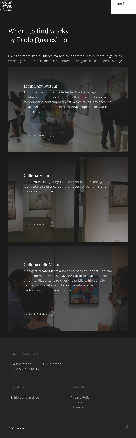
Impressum (79, 402)
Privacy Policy (81, 397)
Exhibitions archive (25, 397)
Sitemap (77, 407)
